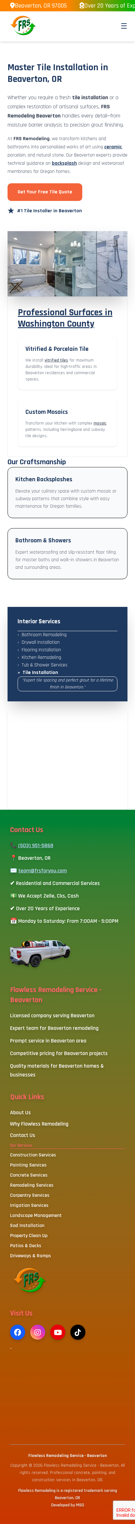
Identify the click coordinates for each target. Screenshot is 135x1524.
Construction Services (33, 1155)
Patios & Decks (25, 1245)
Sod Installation (27, 1225)
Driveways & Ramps (30, 1256)
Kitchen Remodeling (39, 657)
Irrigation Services (29, 1205)
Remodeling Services (31, 1185)
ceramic (113, 147)
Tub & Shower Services (43, 665)
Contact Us (22, 1135)
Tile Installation (38, 672)
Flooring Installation (39, 650)
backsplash (64, 163)
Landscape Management (36, 1215)
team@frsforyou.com (42, 870)
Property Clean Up (28, 1235)
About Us (20, 1112)
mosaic (100, 423)
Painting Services (28, 1165)
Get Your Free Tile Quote (45, 192)
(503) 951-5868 (35, 845)
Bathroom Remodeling (42, 634)
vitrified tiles (56, 360)
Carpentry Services (29, 1195)
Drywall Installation (39, 642)
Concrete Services (28, 1175)
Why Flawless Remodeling (39, 1123)
